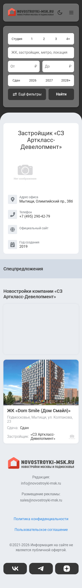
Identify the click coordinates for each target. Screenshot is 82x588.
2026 (32, 80)
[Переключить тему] (59, 12)
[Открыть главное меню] (70, 12)
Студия (17, 39)
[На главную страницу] (31, 15)
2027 (49, 80)
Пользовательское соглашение (41, 529)
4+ (68, 39)
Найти (61, 94)
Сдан (16, 80)
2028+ (65, 80)
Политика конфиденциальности (41, 519)
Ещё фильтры (29, 94)
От (12, 66)
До (47, 66)
